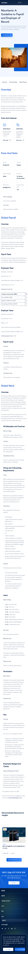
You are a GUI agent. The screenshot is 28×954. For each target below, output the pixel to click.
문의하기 (14, 883)
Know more (5, 140)
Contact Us (5, 35)
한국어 (4, 920)
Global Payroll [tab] (23, 82)
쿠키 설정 (8, 949)
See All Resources (12, 859)
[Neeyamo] (4, 2)
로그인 (19, 2)
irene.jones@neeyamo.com (15, 797)
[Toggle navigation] (25, 2)
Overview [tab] (4, 82)
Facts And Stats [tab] (13, 82)
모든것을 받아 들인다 (20, 949)
